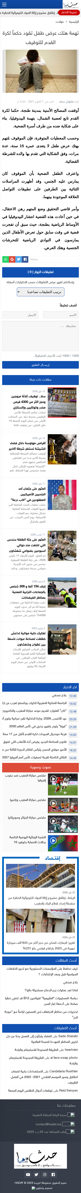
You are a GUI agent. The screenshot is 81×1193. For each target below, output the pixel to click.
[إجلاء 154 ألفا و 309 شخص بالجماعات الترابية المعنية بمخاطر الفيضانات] (62, 580)
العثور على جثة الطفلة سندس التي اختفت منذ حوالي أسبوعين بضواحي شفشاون (26, 545)
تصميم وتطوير (43, 1188)
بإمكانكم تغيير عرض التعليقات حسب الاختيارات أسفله (40, 282)
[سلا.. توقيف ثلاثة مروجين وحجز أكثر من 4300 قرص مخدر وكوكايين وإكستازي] (62, 390)
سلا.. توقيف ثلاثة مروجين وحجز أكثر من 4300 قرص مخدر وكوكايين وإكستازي (28, 402)
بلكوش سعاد (66, 102)
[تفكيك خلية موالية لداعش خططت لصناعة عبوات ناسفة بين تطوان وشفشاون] (62, 627)
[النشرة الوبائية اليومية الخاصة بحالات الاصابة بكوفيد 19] (40, 843)
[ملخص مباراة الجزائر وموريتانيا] (40, 824)
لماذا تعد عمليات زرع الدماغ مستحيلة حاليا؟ (51, 990)
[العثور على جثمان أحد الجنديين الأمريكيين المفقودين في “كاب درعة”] (62, 482)
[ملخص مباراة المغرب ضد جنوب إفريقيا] (40, 784)
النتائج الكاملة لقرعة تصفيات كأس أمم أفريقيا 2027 (34, 757)
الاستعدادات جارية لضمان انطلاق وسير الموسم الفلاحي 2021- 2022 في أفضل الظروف (44, 1077)
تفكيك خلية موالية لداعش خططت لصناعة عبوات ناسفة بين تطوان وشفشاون (27, 639)
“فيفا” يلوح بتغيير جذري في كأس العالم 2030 (38, 726)
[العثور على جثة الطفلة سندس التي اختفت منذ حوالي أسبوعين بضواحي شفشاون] (62, 533)
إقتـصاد (52, 858)
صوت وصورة (40, 767)
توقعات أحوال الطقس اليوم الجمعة (30, 1091)
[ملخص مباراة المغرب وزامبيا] (40, 805)
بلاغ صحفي (59, 695)
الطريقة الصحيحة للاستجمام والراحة (36, 1050)
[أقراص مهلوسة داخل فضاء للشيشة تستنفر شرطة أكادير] (62, 437)
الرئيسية (74, 22)
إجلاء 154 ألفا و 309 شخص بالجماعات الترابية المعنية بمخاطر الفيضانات (28, 592)
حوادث (60, 22)
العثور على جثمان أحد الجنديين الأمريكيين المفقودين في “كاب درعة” (28, 494)
